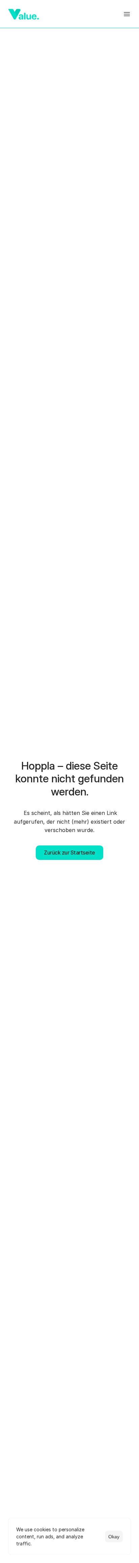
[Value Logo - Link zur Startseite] (23, 14)
